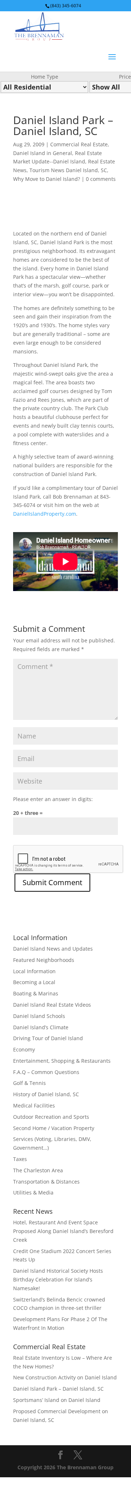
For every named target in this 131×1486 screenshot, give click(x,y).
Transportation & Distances (46, 1181)
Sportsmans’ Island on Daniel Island (56, 1399)
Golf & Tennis (29, 1082)
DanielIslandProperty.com (44, 513)
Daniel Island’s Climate (40, 1027)
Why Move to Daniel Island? (46, 178)
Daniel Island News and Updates (53, 948)
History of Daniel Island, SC (46, 1094)
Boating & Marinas (35, 993)
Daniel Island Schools (39, 1016)
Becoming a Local (34, 982)
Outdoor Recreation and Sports (51, 1116)
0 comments (101, 178)
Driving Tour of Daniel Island (48, 1038)
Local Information (34, 971)
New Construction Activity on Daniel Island (65, 1377)
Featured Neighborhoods (43, 959)
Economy (24, 1049)
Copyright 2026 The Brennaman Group (65, 1467)
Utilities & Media (33, 1192)
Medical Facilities (34, 1105)
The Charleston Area (38, 1170)
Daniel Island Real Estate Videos (52, 1004)
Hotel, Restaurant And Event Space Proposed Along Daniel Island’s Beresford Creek (63, 1231)
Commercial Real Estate (79, 144)
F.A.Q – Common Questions (46, 1072)
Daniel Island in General (42, 153)
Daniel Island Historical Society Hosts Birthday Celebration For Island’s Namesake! (58, 1279)
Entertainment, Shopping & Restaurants (62, 1060)
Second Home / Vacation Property (53, 1128)
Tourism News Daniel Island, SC (68, 170)
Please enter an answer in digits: (53, 799)
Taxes (20, 1159)
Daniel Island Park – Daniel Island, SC (58, 1388)
